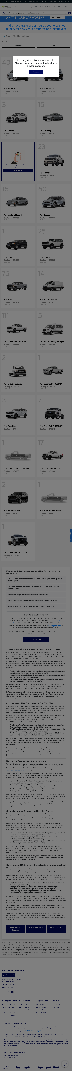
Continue (36, 72)
